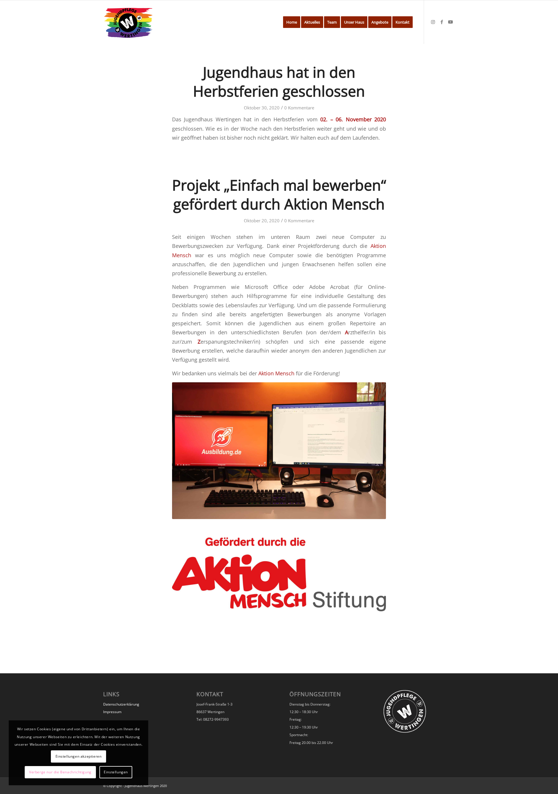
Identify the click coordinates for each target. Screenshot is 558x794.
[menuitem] (291, 22)
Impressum (112, 711)
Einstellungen (116, 772)
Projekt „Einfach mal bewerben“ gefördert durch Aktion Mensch (279, 194)
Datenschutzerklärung (121, 704)
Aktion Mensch (276, 373)
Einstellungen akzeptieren (79, 756)
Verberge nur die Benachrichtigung (60, 772)
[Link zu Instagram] (433, 21)
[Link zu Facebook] (441, 21)
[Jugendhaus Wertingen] (128, 22)
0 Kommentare (299, 108)
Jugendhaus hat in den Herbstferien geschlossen (279, 81)
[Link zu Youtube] (450, 21)
